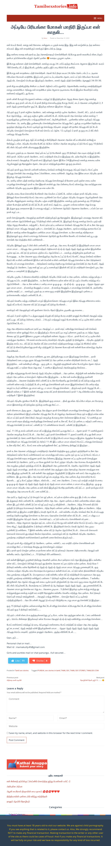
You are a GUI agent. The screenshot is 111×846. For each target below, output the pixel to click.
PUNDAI (41, 670)
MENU (99, 18)
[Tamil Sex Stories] (55, 5)
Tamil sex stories (22, 670)
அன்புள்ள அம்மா (14, 786)
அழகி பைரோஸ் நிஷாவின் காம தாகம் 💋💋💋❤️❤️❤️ (33, 791)
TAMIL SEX (65, 670)
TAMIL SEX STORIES (78, 670)
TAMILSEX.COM (92, 670)
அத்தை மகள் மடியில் (14, 679)
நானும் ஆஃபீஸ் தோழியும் (18, 801)
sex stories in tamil (52, 670)
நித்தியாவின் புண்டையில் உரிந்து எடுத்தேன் (27, 796)
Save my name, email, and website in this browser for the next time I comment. (51, 733)
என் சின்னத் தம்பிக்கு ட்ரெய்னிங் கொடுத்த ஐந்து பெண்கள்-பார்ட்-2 (38, 781)
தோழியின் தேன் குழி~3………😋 (92, 679)
